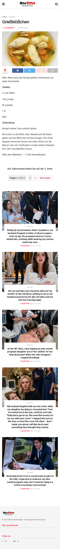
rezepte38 (8, 28)
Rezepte (12, 17)
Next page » (45, 178)
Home (4, 17)
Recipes (30, 226)
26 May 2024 (23, 28)
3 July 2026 (36, 246)
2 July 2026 (36, 431)
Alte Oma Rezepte (15, 520)
